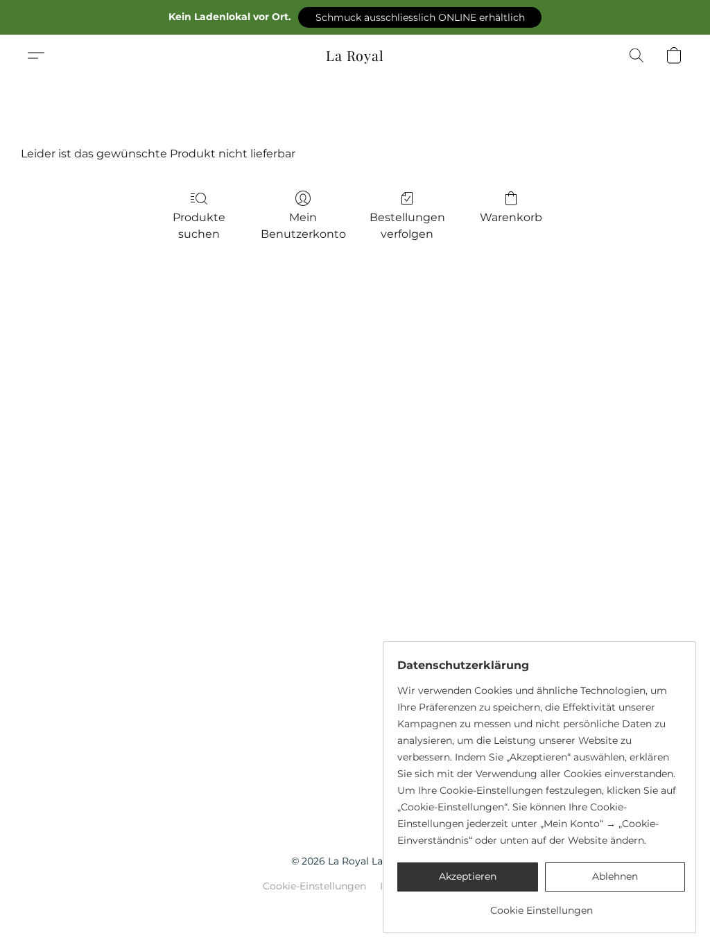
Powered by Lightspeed (355, 909)
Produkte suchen (199, 226)
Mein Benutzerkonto (303, 226)
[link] (541, 905)
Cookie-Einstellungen (314, 886)
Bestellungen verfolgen (407, 226)
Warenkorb (511, 217)
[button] (420, 17)
